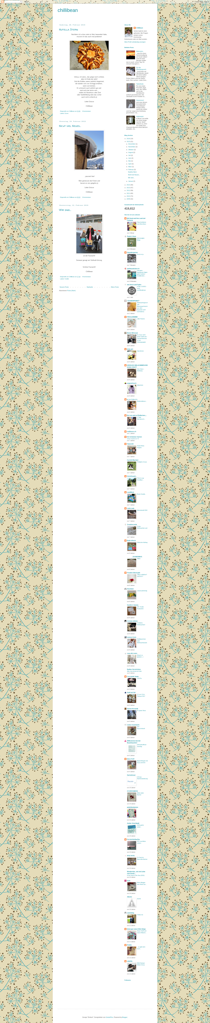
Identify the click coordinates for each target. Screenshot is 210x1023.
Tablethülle (140, 84)
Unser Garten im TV (133, 438)
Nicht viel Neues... (70, 126)
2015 (128, 141)
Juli (129, 155)
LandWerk (130, 492)
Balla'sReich (131, 540)
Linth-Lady (130, 508)
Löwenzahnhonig (142, 590)
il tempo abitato (132, 621)
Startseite (90, 287)
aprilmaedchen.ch (133, 268)
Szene (139, 898)
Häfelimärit (139, 116)
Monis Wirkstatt (132, 333)
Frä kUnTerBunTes (133, 839)
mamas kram (131, 637)
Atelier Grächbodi (133, 823)
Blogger (124, 1017)
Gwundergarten (132, 252)
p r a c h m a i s (132, 399)
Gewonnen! (140, 100)
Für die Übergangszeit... (141, 68)
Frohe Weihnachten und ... (142, 528)
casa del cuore (132, 653)
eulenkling (130, 913)
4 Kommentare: (86, 276)
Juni (129, 158)
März (130, 167)
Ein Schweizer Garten (134, 437)
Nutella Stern (68, 29)
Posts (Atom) (71, 290)
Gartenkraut (131, 775)
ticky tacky (131, 855)
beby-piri (130, 349)
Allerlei (129, 897)
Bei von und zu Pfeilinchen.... (137, 415)
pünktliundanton (132, 807)
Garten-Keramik (132, 709)
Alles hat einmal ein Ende (134, 671)
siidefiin (129, 961)
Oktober (131, 150)
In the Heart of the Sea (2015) (135, 875)
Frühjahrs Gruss (142, 462)
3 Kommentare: (86, 111)
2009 (128, 199)
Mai (129, 161)
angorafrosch (131, 383)
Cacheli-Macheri (132, 460)
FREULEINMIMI (132, 317)
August (130, 152)
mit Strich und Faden (134, 285)
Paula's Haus (131, 236)
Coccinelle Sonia (133, 676)
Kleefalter (130, 589)
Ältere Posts (115, 287)
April (130, 164)
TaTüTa (139, 678)
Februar (131, 169)
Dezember (132, 144)
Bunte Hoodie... (141, 494)
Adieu (138, 558)
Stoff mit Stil (131, 692)
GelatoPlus (109, 1017)
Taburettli (130, 444)
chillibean (68, 10)
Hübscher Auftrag (142, 542)
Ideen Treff (130, 759)
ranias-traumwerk (133, 725)
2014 (128, 185)
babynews (140, 385)
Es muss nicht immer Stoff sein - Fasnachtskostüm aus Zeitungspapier (142, 338)
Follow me (140, 914)
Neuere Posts (64, 287)
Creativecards (132, 524)
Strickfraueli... (132, 476)
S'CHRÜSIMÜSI (132, 791)
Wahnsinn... (140, 51)
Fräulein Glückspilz (133, 573)
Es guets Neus (141, 710)
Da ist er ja (140, 254)
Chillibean (139, 28)
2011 (128, 193)
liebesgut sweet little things (136, 929)
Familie (67, 279)
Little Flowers (141, 319)
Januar (130, 181)
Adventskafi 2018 (142, 510)
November (132, 147)
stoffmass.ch (131, 431)
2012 (128, 190)
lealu (128, 881)
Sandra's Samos (132, 605)
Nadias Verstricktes (134, 669)
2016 (128, 138)
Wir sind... (65, 210)
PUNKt (129, 945)
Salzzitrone (140, 351)
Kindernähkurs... (142, 401)
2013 (128, 188)
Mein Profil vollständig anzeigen (135, 42)
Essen (66, 113)
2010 (128, 196)
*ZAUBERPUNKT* (133, 301)
